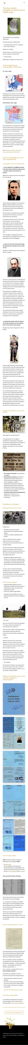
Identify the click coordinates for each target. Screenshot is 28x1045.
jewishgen (8, 864)
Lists (4, 901)
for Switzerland (12, 871)
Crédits (4, 1037)
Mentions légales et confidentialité (16, 1035)
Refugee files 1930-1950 (17, 1003)
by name (22, 871)
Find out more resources (14, 1012)
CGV (7, 1035)
